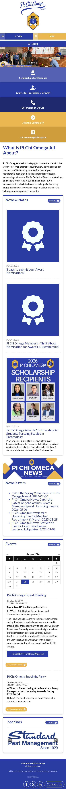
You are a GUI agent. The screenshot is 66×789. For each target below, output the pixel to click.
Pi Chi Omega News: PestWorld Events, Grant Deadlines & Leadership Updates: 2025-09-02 (33, 526)
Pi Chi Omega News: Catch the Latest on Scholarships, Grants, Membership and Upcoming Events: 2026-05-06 (35, 504)
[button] (4, 57)
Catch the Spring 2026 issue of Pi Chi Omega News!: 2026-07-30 (36, 494)
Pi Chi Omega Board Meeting (26, 595)
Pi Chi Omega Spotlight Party (26, 676)
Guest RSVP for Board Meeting (28, 653)
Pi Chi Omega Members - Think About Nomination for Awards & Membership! (32, 345)
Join (51, 36)
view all (52, 201)
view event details (14, 665)
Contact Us (54, 784)
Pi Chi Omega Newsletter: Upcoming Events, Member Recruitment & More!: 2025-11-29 (35, 516)
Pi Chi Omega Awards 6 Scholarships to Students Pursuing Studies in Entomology (32, 433)
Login (18, 36)
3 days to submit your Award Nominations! (25, 271)
